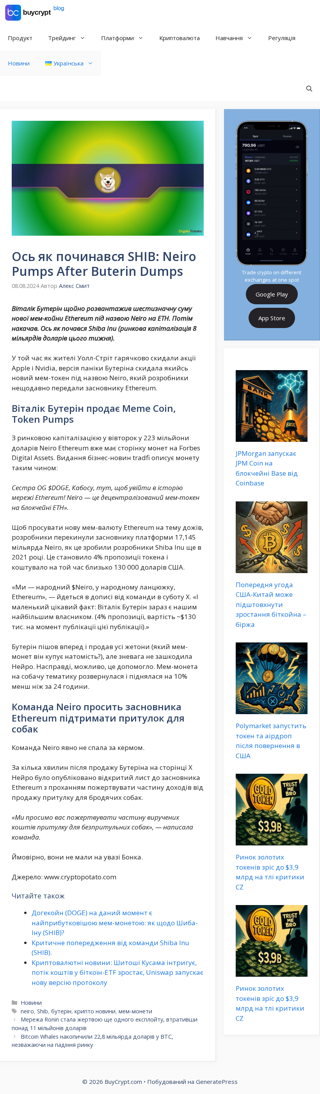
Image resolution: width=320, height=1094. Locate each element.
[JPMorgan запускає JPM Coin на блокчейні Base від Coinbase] (272, 436)
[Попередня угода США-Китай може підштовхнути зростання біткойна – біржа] (272, 567)
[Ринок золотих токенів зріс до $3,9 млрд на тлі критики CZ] (272, 840)
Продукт (20, 38)
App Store (271, 318)
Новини (19, 63)
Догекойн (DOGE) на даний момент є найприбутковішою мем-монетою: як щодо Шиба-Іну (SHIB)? (115, 922)
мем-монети (135, 1011)
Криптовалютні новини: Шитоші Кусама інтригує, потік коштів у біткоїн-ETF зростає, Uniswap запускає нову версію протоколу (117, 972)
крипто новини (95, 1011)
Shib (42, 1011)
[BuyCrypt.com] (35, 12)
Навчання (229, 38)
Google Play (272, 294)
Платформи (117, 38)
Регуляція (281, 38)
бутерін (61, 1011)
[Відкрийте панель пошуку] (309, 88)
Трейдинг (62, 38)
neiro (27, 1011)
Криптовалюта (179, 38)
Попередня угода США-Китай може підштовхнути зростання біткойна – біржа (271, 604)
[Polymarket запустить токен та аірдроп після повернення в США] (272, 709)
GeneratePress (217, 1081)
